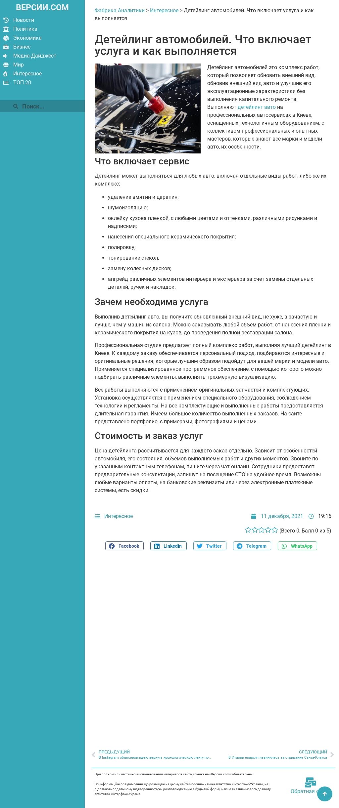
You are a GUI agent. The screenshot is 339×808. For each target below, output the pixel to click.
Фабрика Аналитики (120, 10)
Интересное (27, 73)
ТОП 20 (22, 82)
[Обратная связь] (310, 782)
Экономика (27, 38)
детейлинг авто (257, 107)
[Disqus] (213, 646)
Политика (25, 29)
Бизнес (21, 47)
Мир (18, 65)
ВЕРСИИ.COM (42, 7)
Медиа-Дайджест (34, 56)
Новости (23, 20)
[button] (124, 545)
